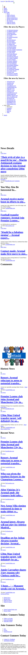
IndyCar (9, 111)
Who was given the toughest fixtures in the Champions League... (13, 476)
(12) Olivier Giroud (11, 45)
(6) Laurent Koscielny (12, 37)
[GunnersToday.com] (14, 3)
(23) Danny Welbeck (12, 61)
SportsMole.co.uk (11, 102)
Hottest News (7, 597)
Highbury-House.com (12, 95)
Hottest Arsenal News (12, 18)
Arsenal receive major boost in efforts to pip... (13, 200)
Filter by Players (11, 15)
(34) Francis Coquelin (12, 73)
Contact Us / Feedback (9, 639)
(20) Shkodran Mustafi (12, 56)
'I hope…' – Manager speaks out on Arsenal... (13, 587)
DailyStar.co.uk (10, 88)
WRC (8, 112)
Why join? (10, 1)
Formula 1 (9, 108)
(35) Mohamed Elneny (12, 75)
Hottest (5, 9)
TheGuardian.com (11, 104)
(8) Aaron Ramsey (11, 40)
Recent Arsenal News (12, 19)
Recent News (7, 599)
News (8, 13)
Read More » (4, 407)
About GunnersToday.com (10, 609)
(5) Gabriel (9, 35)
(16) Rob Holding (11, 51)
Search (5, 115)
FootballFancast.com (12, 92)
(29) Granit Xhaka (11, 68)
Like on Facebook (8, 620)
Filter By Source (8, 602)
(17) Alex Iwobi (11, 52)
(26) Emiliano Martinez (12, 65)
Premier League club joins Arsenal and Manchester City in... (12, 399)
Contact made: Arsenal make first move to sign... (14, 252)
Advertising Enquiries (9, 640)
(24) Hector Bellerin (12, 62)
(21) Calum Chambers (12, 58)
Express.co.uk (10, 91)
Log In (5, 630)
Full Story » (3, 179)
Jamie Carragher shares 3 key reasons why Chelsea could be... (13, 572)
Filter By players (8, 600)
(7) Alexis (9, 38)
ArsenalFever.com (11, 85)
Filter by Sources (11, 16)
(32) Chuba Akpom (11, 70)
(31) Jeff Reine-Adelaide (13, 69)
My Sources (10, 20)
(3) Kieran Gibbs (11, 33)
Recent (5, 11)
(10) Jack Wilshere (11, 42)
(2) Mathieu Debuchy (12, 31)
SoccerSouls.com (11, 99)
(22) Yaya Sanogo (11, 59)
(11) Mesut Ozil (11, 44)
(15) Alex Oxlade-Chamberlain (14, 49)
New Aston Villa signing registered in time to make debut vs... (13, 508)
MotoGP (9, 109)
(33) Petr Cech (10, 72)
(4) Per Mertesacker (11, 34)
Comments (17, 181)
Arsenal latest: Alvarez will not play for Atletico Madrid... (13, 524)
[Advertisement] (14, 131)
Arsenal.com (10, 84)
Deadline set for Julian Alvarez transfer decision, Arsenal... (13, 540)
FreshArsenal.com (11, 94)
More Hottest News (5, 429)
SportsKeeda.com (11, 101)
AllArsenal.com (11, 81)
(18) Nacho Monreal (12, 54)
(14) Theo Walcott (11, 48)
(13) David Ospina (11, 47)
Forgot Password (8, 631)
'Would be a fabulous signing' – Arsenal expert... (12, 235)
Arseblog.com (10, 83)
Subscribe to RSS (8, 621)
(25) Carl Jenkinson (11, 63)
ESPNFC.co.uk (11, 90)
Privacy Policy (7, 611)
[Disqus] (14, 286)
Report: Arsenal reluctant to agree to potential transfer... (11, 380)
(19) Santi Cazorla (11, 55)
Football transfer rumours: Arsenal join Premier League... (12, 217)
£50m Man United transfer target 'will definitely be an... (11, 418)
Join (7, 1)
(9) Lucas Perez (11, 41)
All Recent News (5, 594)
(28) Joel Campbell (11, 66)
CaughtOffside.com (11, 87)
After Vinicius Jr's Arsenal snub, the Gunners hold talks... (12, 492)
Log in (2, 1)
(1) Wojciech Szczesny (12, 30)
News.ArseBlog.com (12, 97)
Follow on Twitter (8, 618)
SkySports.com (10, 98)
